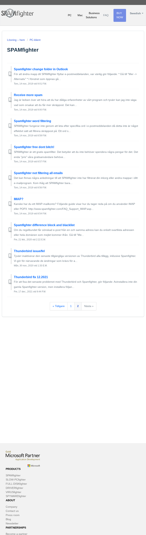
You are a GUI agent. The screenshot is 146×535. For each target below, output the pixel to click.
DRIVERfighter (14, 487)
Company (11, 506)
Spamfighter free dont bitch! (34, 147)
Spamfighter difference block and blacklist (44, 225)
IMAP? (18, 199)
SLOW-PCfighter (16, 479)
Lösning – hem (16, 39)
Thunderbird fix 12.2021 (31, 277)
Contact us (12, 510)
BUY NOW (120, 15)
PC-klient (35, 39)
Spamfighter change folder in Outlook (41, 69)
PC (69, 15)
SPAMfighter (13, 475)
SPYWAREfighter (16, 496)
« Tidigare (59, 306)
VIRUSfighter (13, 492)
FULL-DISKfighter (16, 483)
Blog (8, 519)
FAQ (106, 15)
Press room (13, 515)
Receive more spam (28, 95)
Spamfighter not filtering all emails (38, 173)
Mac (80, 15)
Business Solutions (93, 15)
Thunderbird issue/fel (29, 251)
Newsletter (12, 523)
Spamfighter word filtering (32, 121)
